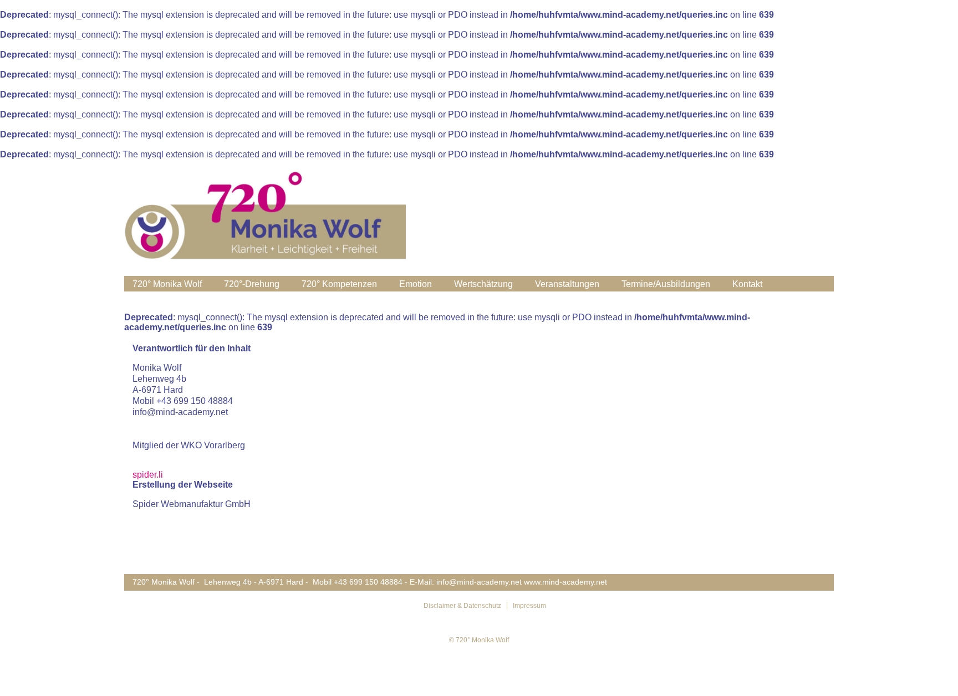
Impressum (529, 606)
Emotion (415, 284)
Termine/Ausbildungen (665, 284)
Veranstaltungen (567, 284)
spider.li (148, 474)
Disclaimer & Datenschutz (462, 606)
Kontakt (747, 284)
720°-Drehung (251, 284)
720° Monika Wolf (167, 284)
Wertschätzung (483, 284)
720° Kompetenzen (339, 284)
